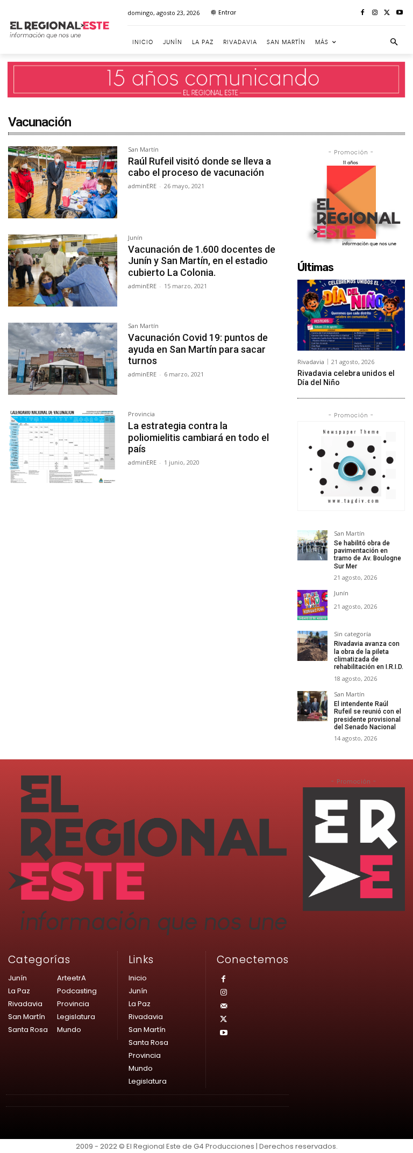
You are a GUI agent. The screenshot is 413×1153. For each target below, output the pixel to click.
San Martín (143, 149)
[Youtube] (399, 13)
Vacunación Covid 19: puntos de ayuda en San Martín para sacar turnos (198, 349)
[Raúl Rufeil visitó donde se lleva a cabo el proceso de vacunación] (62, 182)
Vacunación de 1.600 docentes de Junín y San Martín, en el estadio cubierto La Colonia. (201, 261)
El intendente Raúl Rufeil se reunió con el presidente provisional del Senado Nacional (367, 715)
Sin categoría (352, 634)
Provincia (141, 414)
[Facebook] (363, 13)
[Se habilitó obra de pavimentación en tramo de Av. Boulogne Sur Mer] (312, 545)
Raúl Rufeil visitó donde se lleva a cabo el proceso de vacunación (199, 167)
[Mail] (223, 1006)
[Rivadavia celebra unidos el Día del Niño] (351, 315)
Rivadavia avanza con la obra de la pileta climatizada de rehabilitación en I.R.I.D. (368, 655)
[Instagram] (375, 13)
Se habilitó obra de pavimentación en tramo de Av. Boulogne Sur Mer (367, 554)
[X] (387, 13)
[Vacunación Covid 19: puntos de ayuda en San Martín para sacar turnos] (62, 359)
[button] (394, 42)
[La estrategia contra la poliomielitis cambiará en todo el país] (62, 447)
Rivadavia (310, 362)
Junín (135, 237)
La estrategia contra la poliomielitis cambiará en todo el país (198, 437)
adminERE (142, 186)
